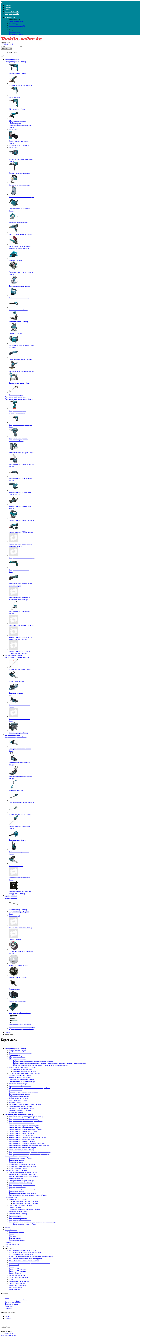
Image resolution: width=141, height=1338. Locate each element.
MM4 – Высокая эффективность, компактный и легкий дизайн (31, 1257)
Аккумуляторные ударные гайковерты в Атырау (18, 440)
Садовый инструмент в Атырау (16, 1170)
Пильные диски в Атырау (18, 977)
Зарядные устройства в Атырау (20, 1013)
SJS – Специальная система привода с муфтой (25, 1259)
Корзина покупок (15, 32)
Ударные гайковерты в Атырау (20, 173)
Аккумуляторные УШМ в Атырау (21, 532)
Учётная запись (10, 17)
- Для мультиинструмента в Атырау (21, 1029)
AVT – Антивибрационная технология (22, 1250)
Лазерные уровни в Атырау (23, 1069)
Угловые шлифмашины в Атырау (20, 85)
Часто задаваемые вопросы (18, 1277)
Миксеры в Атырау (16, 395)
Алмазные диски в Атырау (18, 965)
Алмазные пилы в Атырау (18, 223)
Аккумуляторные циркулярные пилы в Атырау (20, 493)
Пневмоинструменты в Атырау (20, 383)
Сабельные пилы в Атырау (18, 310)
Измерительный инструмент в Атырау (19, 142)
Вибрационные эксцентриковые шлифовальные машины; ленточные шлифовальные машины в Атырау (49, 1063)
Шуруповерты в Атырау (17, 109)
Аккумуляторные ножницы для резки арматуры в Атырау (20, 652)
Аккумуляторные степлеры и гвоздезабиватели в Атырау (19, 599)
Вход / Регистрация (16, 22)
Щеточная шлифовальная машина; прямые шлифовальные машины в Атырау (40, 1065)
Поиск (7, 1246)
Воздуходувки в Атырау (17, 840)
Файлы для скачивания (17, 1240)
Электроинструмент (12, 60)
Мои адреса (13, 1236)
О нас (11, 1279)
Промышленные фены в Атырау (20, 234)
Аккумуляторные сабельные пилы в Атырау (21, 479)
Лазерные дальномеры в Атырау (24, 1071)
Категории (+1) (14, 147)
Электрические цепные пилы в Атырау (20, 750)
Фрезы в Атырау (15, 989)
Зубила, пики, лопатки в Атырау (20, 928)
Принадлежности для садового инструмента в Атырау (20, 893)
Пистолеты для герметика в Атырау (21, 625)
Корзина (8, 1242)
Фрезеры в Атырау (15, 333)
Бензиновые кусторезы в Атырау (20, 814)
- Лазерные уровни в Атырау (19, 145)
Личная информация (16, 1232)
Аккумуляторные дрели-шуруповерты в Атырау (17, 412)
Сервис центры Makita (17, 1283)
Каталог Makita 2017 (12, 12)
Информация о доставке (17, 1285)
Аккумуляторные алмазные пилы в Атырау (21, 466)
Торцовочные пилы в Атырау (19, 286)
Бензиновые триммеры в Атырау (20, 669)
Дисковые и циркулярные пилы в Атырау (21, 273)
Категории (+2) (14, 129)
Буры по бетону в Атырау (18, 910)
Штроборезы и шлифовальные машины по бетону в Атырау (20, 247)
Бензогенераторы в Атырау (18, 733)
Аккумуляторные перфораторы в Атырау (20, 426)
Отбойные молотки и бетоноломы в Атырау (21, 160)
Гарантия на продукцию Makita (20, 1281)
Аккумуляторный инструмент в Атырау (19, 1115)
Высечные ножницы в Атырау (20, 185)
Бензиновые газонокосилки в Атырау (19, 706)
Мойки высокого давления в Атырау (19, 853)
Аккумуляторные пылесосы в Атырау (19, 613)
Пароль (11, 1234)
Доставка (8, 8)
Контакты (8, 1308)
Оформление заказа (16, 34)
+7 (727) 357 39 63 (7, 1333)
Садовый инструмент (12, 735)
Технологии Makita (16, 1287)
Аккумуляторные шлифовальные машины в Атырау (20, 545)
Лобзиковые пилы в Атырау (19, 298)
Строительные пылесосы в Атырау (21, 197)
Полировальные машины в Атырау (21, 371)
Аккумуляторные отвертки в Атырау (19, 571)
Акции (7, 1228)
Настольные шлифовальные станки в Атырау (21, 346)
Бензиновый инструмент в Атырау (17, 1156)
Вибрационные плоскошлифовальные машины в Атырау (33, 1061)
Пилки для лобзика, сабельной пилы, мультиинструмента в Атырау (22, 1026)
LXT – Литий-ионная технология (21, 1254)
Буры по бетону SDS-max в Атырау (25, 1203)
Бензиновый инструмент (14, 655)
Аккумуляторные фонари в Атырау (21, 453)
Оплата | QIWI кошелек (17, 1269)
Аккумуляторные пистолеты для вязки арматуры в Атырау (20, 638)
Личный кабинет (11, 1230)
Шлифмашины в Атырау (17, 121)
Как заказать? (14, 1265)
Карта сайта (9, 1306)
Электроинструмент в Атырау (15, 1049)
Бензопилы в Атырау (16, 681)
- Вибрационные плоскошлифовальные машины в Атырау (20, 125)
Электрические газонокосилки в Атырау (20, 778)
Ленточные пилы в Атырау (18, 322)
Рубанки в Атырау (15, 260)
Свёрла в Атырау (15, 940)
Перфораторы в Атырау (17, 73)
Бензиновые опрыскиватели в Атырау (19, 720)
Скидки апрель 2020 (12, 14)
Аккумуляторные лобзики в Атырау (21, 520)
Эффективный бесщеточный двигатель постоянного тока (29, 1263)
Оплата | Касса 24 (15, 1273)
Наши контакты (14, 1290)
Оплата (7, 10)
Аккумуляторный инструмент (15, 397)
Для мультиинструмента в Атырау (25, 1224)
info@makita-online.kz (8, 1335)
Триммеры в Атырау (16, 790)
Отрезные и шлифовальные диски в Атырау (21, 952)
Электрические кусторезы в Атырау (21, 802)
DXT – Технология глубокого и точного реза (25, 1252)
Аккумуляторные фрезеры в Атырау (21, 558)
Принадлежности (11, 896)
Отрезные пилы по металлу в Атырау (19, 210)
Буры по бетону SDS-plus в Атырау (25, 1201)
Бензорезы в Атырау (16, 693)
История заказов (15, 1238)
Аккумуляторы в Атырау (18, 1001)
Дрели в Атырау (14, 97)
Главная (8, 5)
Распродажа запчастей (17, 1275)
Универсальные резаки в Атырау (20, 359)
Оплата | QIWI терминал (17, 1271)
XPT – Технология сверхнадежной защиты (24, 1261)
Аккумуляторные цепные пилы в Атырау (21, 507)
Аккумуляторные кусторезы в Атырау (19, 827)
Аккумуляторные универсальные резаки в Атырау (21, 585)
